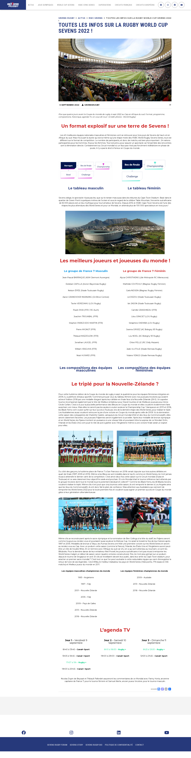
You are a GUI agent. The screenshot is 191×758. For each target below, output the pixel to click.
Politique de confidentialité (119, 745)
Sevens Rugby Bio (94, 745)
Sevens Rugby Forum (57, 745)
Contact (139, 745)
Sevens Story (76, 745)
